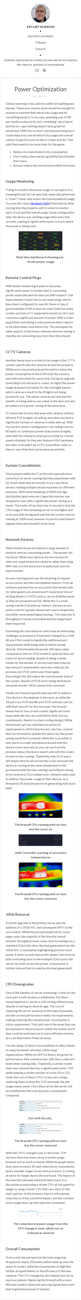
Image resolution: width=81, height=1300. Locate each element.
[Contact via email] (37, 70)
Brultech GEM (40, 203)
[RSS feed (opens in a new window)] (44, 70)
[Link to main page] (40, 13)
